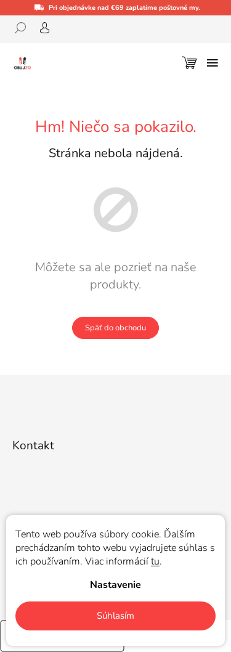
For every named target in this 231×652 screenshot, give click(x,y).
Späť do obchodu (115, 327)
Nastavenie (115, 585)
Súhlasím (115, 615)
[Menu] (212, 63)
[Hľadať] (24, 27)
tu (155, 561)
